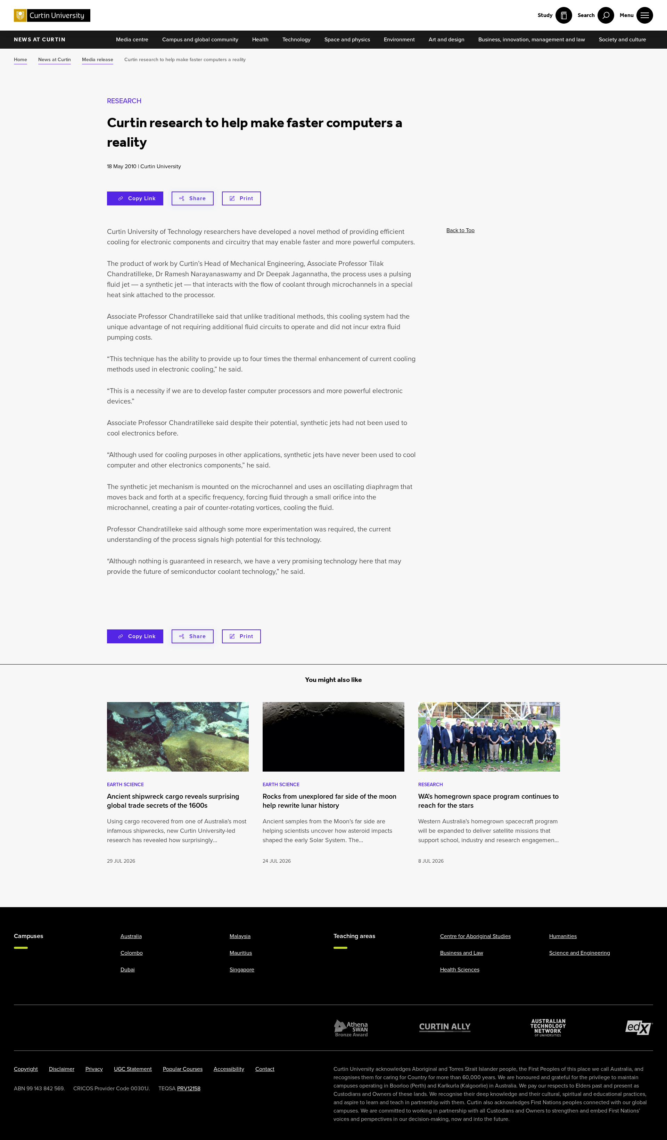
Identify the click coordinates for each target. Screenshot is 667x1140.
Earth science (125, 784)
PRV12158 (188, 1088)
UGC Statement (133, 1069)
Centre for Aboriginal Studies (475, 936)
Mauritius (241, 953)
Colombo (132, 953)
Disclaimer (61, 1069)
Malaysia (240, 936)
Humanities (563, 936)
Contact (264, 1069)
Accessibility (229, 1069)
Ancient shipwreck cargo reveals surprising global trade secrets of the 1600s (173, 801)
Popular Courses (183, 1069)
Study (545, 15)
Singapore (242, 970)
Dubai (128, 970)
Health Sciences (459, 970)
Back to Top (460, 230)
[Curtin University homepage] (52, 15)
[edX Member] (639, 1027)
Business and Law (461, 953)
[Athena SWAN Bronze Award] (351, 1027)
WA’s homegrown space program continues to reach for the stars (488, 801)
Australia (131, 936)
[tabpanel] (178, 783)
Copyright (26, 1069)
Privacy (94, 1069)
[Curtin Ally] (445, 1027)
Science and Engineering (579, 953)
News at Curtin (39, 39)
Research (124, 101)
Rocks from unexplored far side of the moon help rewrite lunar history (329, 801)
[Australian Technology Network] (548, 1027)
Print (246, 198)
